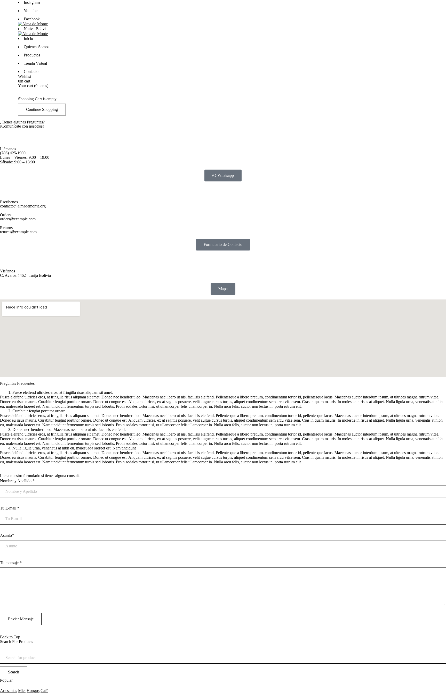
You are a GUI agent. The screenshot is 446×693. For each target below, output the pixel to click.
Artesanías (8, 690)
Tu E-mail (9, 508)
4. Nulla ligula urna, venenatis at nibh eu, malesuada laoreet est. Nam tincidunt (72, 448)
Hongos (33, 690)
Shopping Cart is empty (37, 99)
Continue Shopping (42, 109)
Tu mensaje (11, 563)
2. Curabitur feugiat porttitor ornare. (37, 411)
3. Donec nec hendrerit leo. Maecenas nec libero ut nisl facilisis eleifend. (67, 429)
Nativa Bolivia (35, 29)
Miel (22, 690)
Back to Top (10, 637)
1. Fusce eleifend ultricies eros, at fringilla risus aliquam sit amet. (60, 392)
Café (44, 690)
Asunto (7, 535)
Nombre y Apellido (17, 481)
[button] (223, 392)
